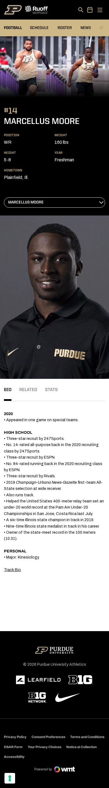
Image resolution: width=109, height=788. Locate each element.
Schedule (39, 28)
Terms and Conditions (87, 737)
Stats (51, 390)
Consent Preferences (48, 737)
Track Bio (12, 570)
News (85, 28)
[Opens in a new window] (38, 680)
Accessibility (14, 757)
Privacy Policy (15, 737)
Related (28, 390)
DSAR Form (13, 747)
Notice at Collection (81, 747)
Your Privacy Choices (44, 747)
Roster (65, 28)
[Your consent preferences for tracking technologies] (9, 778)
